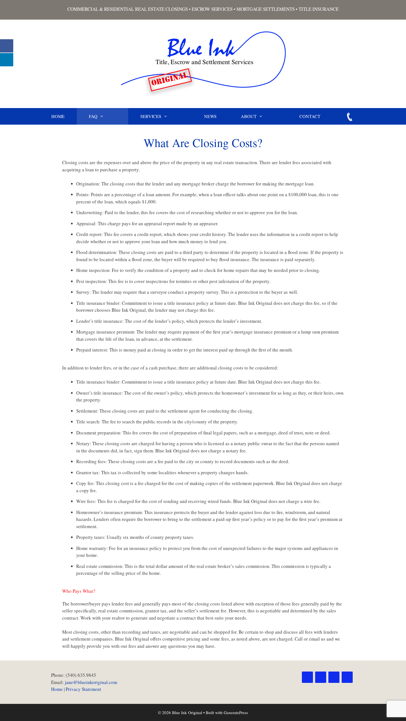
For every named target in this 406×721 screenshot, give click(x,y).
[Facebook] (307, 677)
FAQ (93, 116)
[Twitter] (320, 677)
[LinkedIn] (347, 677)
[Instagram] (333, 677)
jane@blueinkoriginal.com (91, 682)
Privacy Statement (83, 689)
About (249, 116)
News (210, 116)
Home (58, 116)
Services (150, 116)
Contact (309, 116)
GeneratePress (236, 712)
